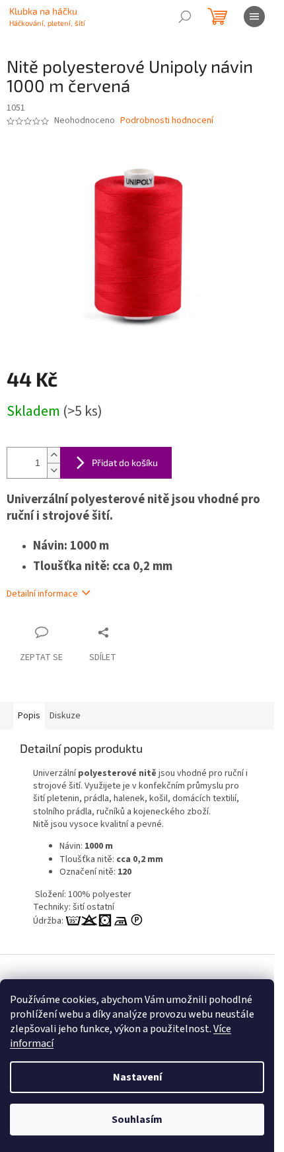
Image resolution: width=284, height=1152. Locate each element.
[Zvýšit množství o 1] (53, 455)
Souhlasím (137, 1119)
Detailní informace (42, 593)
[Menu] (254, 16)
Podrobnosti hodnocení (166, 121)
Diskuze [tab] (65, 715)
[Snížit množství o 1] (53, 470)
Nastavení (137, 1077)
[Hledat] (185, 16)
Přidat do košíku (125, 462)
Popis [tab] (29, 715)
